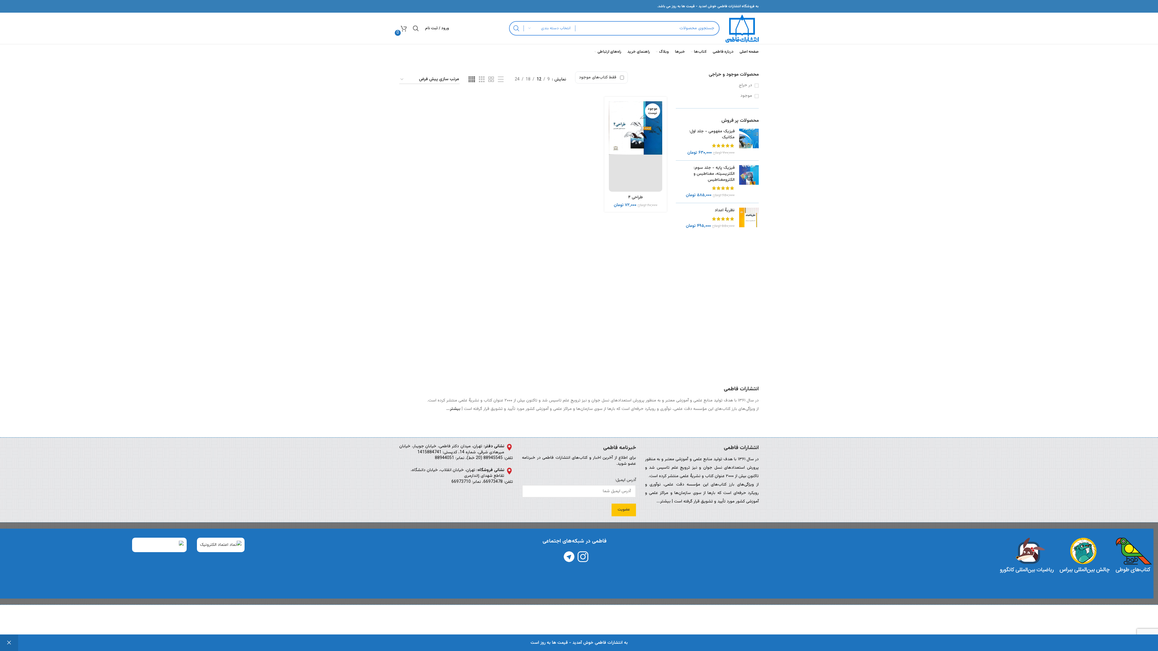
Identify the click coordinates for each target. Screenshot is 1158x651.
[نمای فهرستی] (501, 80)
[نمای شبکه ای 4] (472, 80)
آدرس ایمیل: (625, 480)
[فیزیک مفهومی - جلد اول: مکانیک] (749, 142)
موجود (746, 96)
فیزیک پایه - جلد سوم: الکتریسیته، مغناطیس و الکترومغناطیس (714, 174)
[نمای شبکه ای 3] (482, 80)
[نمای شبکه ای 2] (491, 80)
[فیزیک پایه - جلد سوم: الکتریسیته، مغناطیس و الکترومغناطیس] (749, 181)
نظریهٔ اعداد (725, 211)
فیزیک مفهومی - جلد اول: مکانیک (712, 134)
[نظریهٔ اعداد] (749, 218)
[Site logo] (742, 28)
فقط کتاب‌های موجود (597, 77)
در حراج (745, 86)
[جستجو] (516, 28)
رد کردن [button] (9, 643)
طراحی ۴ (635, 197)
